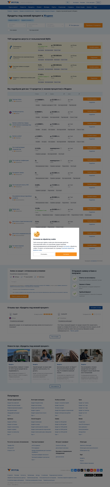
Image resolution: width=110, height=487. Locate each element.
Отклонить (44, 254)
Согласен (66, 254)
